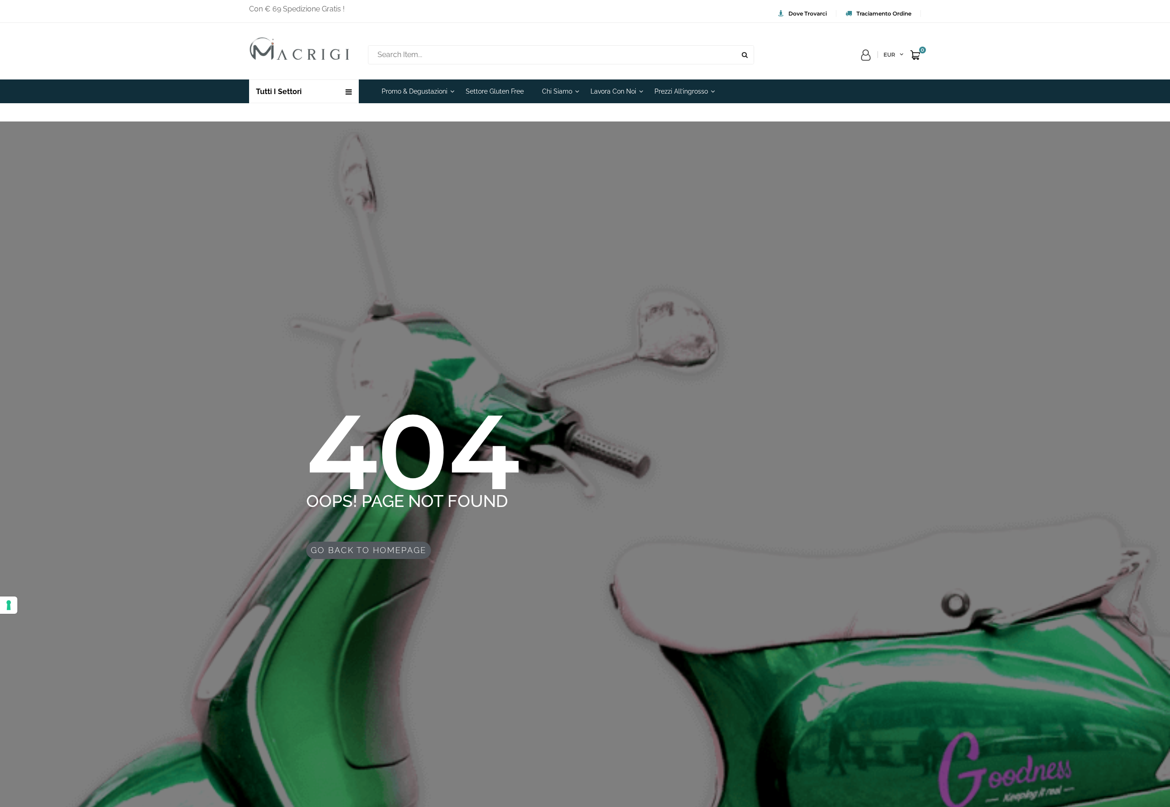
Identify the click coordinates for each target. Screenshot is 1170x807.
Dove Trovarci (807, 13)
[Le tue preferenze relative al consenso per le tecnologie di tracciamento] (8, 605)
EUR (889, 54)
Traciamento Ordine (883, 13)
